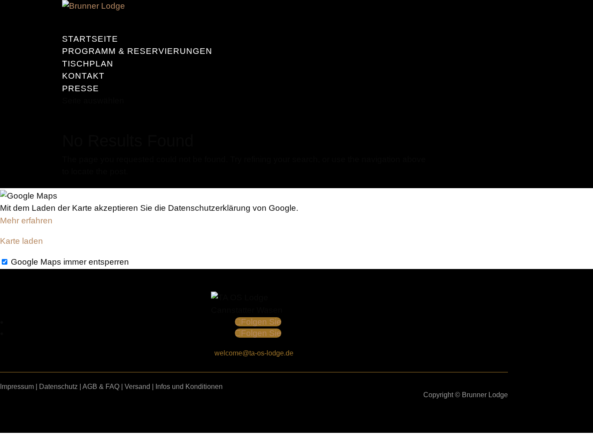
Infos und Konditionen (189, 386)
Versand (137, 386)
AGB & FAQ (100, 386)
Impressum (17, 386)
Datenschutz (58, 386)
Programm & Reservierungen (137, 51)
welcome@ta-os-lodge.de (253, 353)
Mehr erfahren (26, 220)
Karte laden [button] (21, 241)
